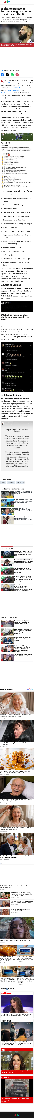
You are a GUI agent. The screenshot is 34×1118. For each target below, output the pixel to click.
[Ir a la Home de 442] (7, 3)
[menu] (2, 2)
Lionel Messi (8, 83)
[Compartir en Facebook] (2, 74)
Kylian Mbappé (19, 88)
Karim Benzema (13, 90)
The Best (3, 482)
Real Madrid (5, 93)
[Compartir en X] (7, 74)
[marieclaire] (17, 1021)
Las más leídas (7, 548)
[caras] (17, 1050)
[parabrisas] (17, 1078)
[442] (17, 1115)
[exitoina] (17, 993)
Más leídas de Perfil (9, 618)
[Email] (17, 74)
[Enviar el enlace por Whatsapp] (12, 74)
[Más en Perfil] (10, 989)
